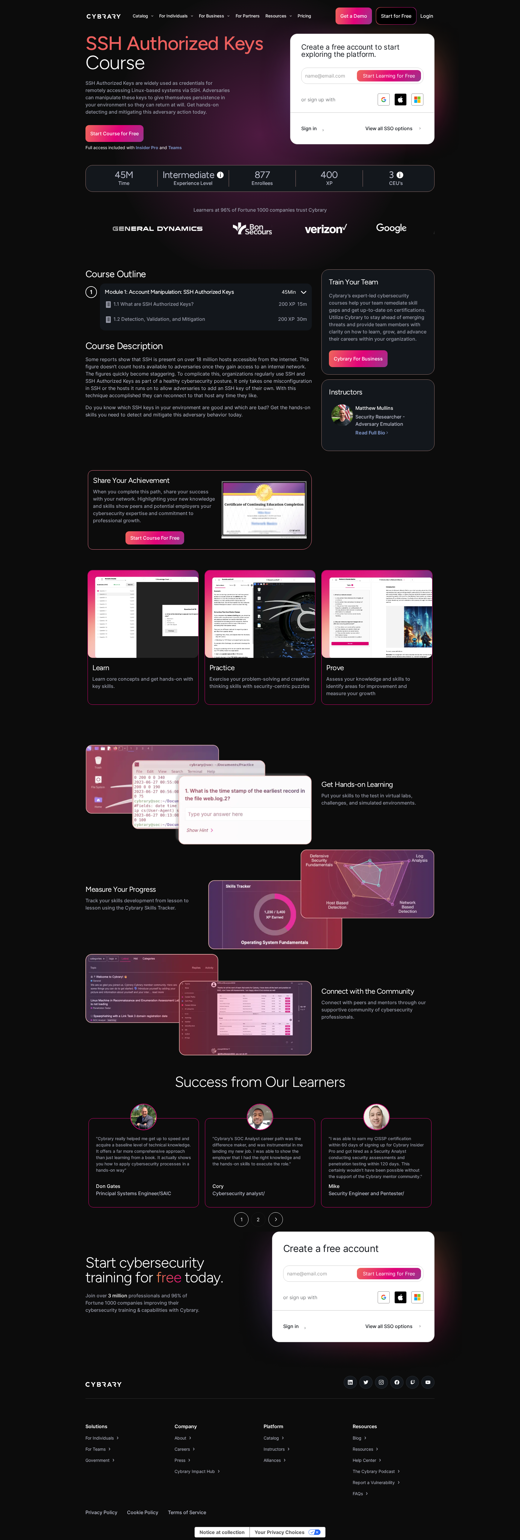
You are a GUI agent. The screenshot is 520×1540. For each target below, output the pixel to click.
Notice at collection (222, 1532)
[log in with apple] (401, 100)
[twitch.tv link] (412, 1382)
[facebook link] (397, 1382)
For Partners (248, 15)
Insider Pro (147, 147)
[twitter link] (366, 1382)
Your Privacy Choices (280, 1532)
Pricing (304, 15)
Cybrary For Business (358, 359)
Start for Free (396, 16)
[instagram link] (381, 1382)
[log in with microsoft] (417, 100)
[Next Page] (275, 1219)
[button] (143, 16)
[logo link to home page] (103, 1385)
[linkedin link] (350, 1382)
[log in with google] (384, 100)
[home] (104, 16)
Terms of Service (187, 1512)
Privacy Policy (101, 1512)
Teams (175, 147)
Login (426, 16)
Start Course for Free (114, 133)
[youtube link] (428, 1382)
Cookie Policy (142, 1512)
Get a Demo (353, 16)
